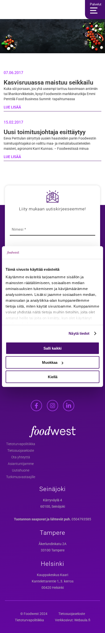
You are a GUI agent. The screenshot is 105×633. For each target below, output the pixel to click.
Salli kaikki (52, 348)
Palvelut (95, 4)
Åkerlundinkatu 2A (52, 544)
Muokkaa (49, 362)
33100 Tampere (52, 550)
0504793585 (81, 519)
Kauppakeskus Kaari (52, 575)
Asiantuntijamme (21, 463)
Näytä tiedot (79, 333)
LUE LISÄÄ (12, 107)
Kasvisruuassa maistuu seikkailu (48, 82)
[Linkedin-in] (68, 405)
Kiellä (52, 377)
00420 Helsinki (53, 588)
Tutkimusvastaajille (20, 477)
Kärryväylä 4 (52, 500)
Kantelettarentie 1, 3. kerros (53, 581)
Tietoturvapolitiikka (20, 444)
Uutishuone (20, 470)
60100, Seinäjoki (52, 506)
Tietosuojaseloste (20, 450)
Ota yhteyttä (20, 457)
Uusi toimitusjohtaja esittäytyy (44, 132)
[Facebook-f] (36, 405)
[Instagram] (52, 405)
